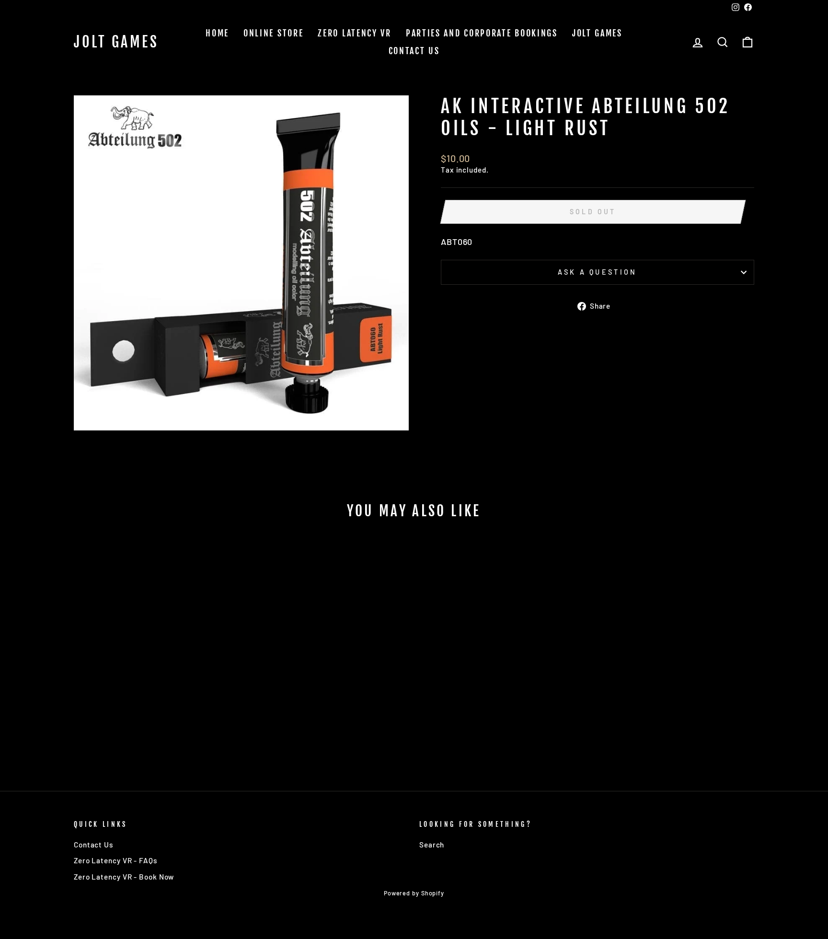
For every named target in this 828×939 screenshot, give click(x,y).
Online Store (273, 33)
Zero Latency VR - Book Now (124, 876)
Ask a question (597, 272)
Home (217, 33)
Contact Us (414, 51)
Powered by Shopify (414, 893)
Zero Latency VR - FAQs (115, 860)
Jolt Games (116, 42)
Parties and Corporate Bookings (482, 33)
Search (431, 844)
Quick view (155, 694)
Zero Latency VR (354, 33)
